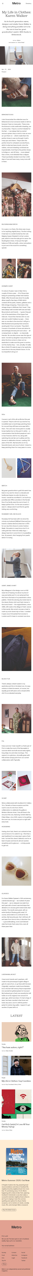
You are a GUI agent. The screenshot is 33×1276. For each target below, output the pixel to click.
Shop (4, 1264)
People (4, 72)
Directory (28, 3)
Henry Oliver (7, 1130)
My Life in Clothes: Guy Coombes (16, 1081)
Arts (3, 1258)
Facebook (24, 1258)
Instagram (24, 1255)
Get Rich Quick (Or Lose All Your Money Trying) (16, 1125)
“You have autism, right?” (13, 1047)
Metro (18, 40)
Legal (13, 1258)
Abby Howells (7, 1051)
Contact (14, 1252)
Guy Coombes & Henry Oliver (11, 1084)
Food (3, 1255)
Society (4, 1044)
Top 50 (4, 1260)
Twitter (23, 1260)
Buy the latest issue (9, 1210)
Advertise (14, 1255)
